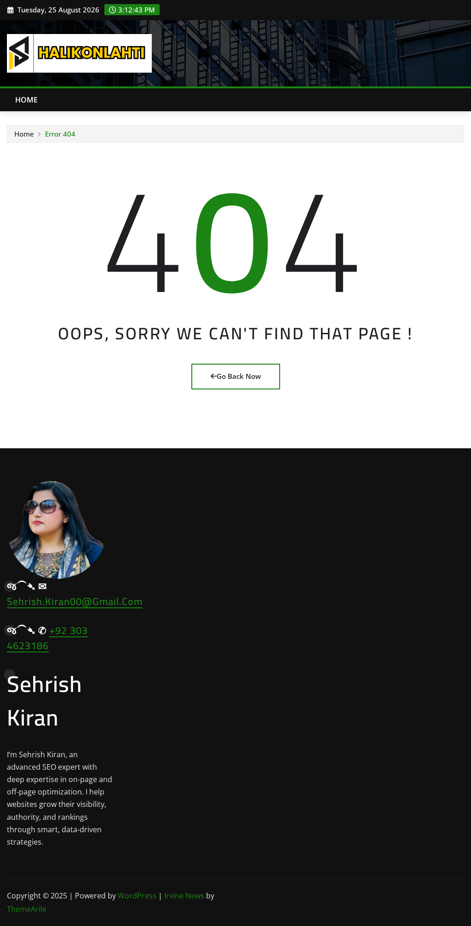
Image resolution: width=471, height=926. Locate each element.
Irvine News (184, 896)
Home (26, 100)
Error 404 (60, 133)
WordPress (137, 896)
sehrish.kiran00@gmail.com (75, 601)
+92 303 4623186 (47, 638)
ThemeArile (26, 909)
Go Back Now (239, 376)
